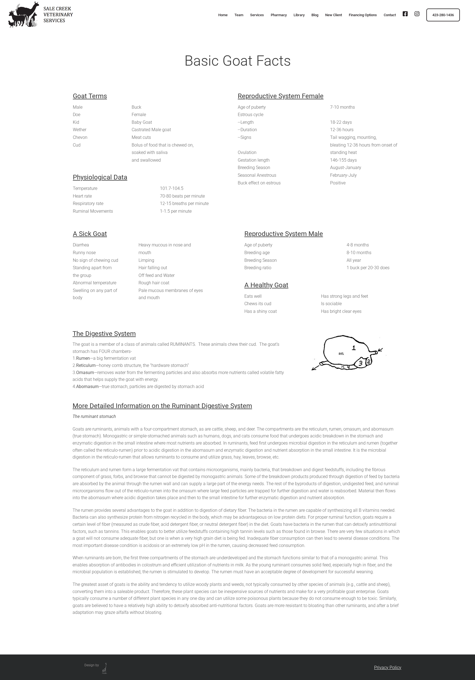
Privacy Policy (387, 667)
